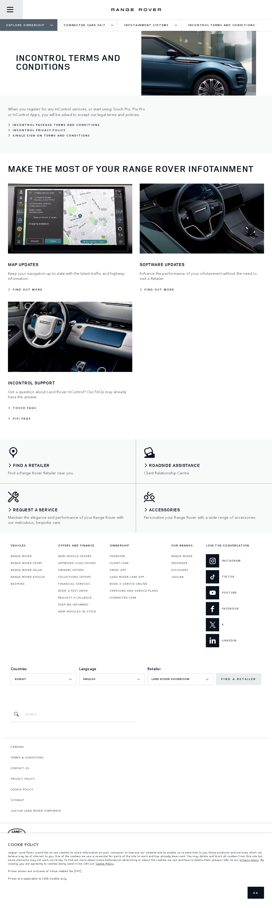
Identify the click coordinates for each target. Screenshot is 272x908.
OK (256, 893)
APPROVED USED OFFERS (77, 563)
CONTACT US (20, 768)
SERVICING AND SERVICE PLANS (134, 590)
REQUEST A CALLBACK (75, 597)
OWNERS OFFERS (71, 570)
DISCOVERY (179, 570)
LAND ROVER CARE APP (127, 577)
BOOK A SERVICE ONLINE (128, 584)
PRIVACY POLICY (23, 779)
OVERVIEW (117, 556)
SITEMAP (17, 800)
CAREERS (17, 747)
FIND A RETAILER (238, 679)
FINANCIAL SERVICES (74, 584)
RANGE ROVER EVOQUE (28, 577)
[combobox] (43, 679)
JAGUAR (177, 577)
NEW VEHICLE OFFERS (75, 556)
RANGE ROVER (21, 556)
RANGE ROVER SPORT (26, 563)
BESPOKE (18, 584)
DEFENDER (179, 563)
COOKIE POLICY (22, 789)
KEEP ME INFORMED (73, 604)
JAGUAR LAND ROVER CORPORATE (36, 810)
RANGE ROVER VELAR (26, 570)
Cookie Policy (105, 863)
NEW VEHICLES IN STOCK (77, 611)
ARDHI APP (118, 570)
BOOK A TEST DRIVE (73, 590)
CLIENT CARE (119, 563)
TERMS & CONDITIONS (27, 757)
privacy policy (249, 860)
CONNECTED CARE (123, 597)
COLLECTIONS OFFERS (74, 577)
